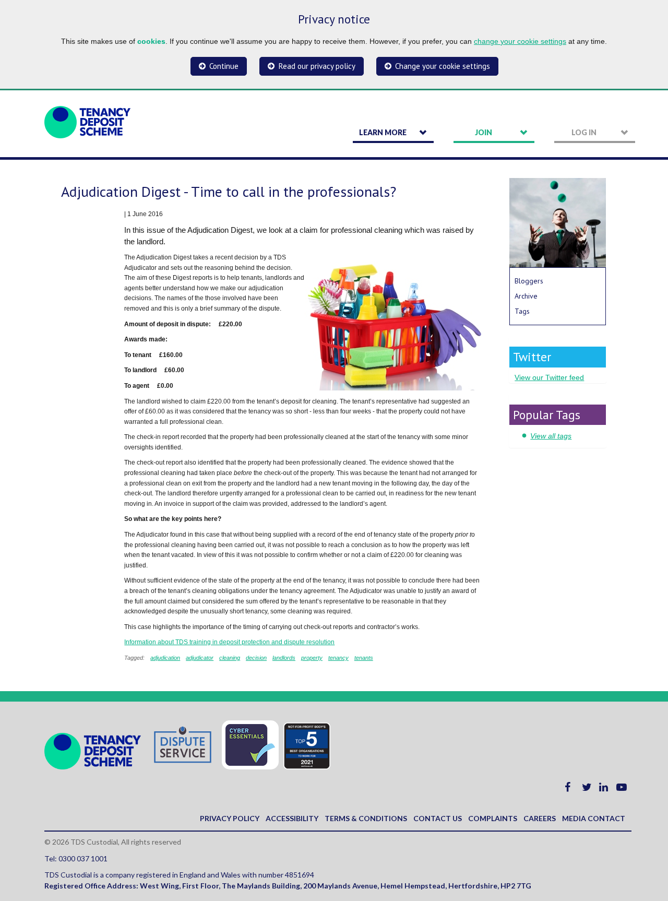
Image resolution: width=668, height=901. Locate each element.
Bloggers (529, 281)
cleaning (229, 658)
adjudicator (199, 658)
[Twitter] (587, 788)
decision (256, 658)
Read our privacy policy (317, 66)
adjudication (165, 658)
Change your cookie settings (442, 66)
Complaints (492, 818)
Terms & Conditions (366, 818)
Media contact (593, 818)
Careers (539, 818)
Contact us (437, 818)
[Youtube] (621, 788)
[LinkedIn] (603, 788)
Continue (223, 66)
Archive (526, 296)
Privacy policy (229, 818)
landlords (283, 658)
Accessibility (292, 818)
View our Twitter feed (549, 377)
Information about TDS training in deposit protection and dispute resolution (229, 642)
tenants (363, 658)
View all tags (550, 436)
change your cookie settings (520, 41)
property (312, 658)
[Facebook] (567, 788)
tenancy (338, 658)
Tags (522, 311)
